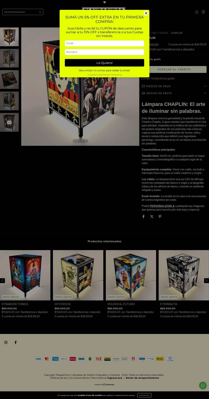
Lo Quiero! (104, 63)
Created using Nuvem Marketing (105, 75)
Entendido (144, 395)
